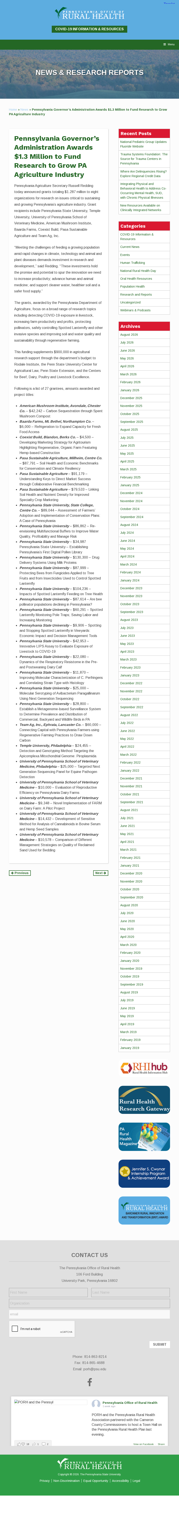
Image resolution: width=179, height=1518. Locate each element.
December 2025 (131, 398)
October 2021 (129, 794)
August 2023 (129, 620)
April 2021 (127, 842)
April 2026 (127, 366)
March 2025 (128, 469)
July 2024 (127, 532)
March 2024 (128, 564)
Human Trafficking (132, 262)
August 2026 (129, 334)
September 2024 (131, 517)
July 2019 (127, 1000)
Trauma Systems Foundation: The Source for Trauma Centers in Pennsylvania (144, 158)
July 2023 (127, 628)
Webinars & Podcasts (135, 310)
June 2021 (127, 826)
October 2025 (129, 414)
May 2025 (127, 453)
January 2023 (129, 675)
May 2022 (127, 738)
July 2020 (127, 913)
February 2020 (130, 952)
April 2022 (127, 746)
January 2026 (129, 390)
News (24, 109)
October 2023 (129, 604)
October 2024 (129, 509)
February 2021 (130, 857)
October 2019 (129, 976)
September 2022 (131, 707)
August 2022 (129, 715)
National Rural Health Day (138, 271)
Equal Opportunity (95, 1480)
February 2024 (130, 572)
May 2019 (127, 1016)
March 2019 (128, 1032)
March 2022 (128, 754)
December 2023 (131, 588)
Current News (129, 247)
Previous (21, 873)
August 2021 (129, 810)
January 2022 (129, 770)
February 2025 (130, 477)
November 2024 (131, 501)
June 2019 (127, 1008)
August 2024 (129, 525)
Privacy (45, 1480)
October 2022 (129, 699)
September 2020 (131, 897)
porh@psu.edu (94, 1369)
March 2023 (128, 659)
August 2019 (129, 992)
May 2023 (127, 643)
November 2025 (131, 406)
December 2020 (131, 873)
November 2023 (131, 596)
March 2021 (128, 849)
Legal (136, 1480)
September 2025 (131, 422)
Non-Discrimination (66, 1480)
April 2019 (127, 1024)
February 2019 (130, 1040)
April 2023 (127, 651)
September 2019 (131, 984)
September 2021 (131, 802)
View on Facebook (143, 1444)
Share (161, 1444)
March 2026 (128, 374)
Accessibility (120, 1480)
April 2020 (127, 937)
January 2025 (129, 485)
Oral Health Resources (136, 278)
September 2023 (131, 612)
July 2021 (127, 818)
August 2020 (129, 905)
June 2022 (127, 731)
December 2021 (131, 778)
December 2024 (131, 493)
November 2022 (131, 691)
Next (99, 873)
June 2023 (127, 635)
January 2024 (129, 580)
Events (125, 255)
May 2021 (127, 834)
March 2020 (128, 945)
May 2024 (127, 548)
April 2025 (127, 461)
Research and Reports (136, 294)
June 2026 (127, 350)
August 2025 (129, 429)
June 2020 (127, 921)
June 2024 (127, 540)
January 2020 (129, 960)
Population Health (132, 286)
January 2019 (129, 1048)
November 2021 (131, 786)
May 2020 (127, 929)
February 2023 (130, 667)
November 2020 (131, 881)
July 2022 (127, 723)
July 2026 (127, 342)
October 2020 (129, 889)
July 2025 (127, 437)
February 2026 (130, 382)
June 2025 (127, 445)
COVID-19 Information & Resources (89, 29)
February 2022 (130, 762)
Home (13, 109)
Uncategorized (130, 302)
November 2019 (131, 968)
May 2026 (127, 358)
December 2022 (131, 683)
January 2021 (129, 865)
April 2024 (127, 556)
